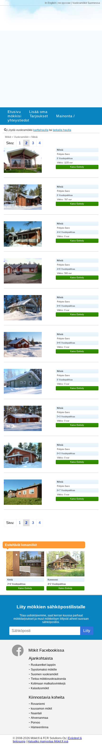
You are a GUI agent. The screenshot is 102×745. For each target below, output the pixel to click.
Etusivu (14, 112)
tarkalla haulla (62, 130)
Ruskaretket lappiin (43, 665)
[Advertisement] (51, 56)
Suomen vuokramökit (44, 674)
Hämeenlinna (39, 727)
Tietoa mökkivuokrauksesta (48, 678)
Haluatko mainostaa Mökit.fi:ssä (48, 741)
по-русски (64, 2)
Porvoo (35, 722)
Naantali (36, 713)
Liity (86, 631)
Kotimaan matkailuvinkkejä (48, 683)
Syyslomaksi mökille (44, 669)
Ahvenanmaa (39, 717)
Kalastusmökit (40, 688)
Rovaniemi (38, 704)
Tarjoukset (39, 116)
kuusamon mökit (41, 708)
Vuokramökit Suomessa (86, 2)
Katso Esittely (77, 167)
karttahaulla (40, 130)
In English (50, 2)
